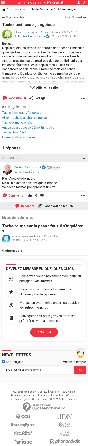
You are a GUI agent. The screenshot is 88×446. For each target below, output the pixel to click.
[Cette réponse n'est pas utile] (42, 196)
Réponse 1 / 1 (11, 158)
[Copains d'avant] (23, 433)
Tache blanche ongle (17, 122)
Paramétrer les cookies (51, 395)
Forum (14, 9)
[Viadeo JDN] (65, 433)
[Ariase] (23, 441)
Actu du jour (14, 362)
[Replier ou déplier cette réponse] (84, 158)
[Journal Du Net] (65, 416)
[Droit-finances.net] (65, 425)
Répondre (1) (17, 98)
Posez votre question (58, 206)
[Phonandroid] (65, 441)
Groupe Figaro (39, 399)
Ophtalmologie (66, 9)
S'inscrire (44, 332)
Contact (42, 391)
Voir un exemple (74, 362)
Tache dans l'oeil (14, 132)
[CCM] (23, 416)
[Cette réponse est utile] (30, 196)
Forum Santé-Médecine (37, 9)
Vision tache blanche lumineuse (24, 118)
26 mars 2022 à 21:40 (64, 36)
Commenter (16, 195)
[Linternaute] (23, 425)
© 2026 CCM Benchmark (64, 399)
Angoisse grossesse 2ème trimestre (28, 127)
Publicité (54, 391)
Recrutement (68, 391)
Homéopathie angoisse (18, 137)
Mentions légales (20, 399)
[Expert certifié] (47, 36)
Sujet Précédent (16, 17)
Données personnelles (23, 395)
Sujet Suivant (73, 17)
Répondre (27, 206)
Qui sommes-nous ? (24, 391)
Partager (40, 98)
